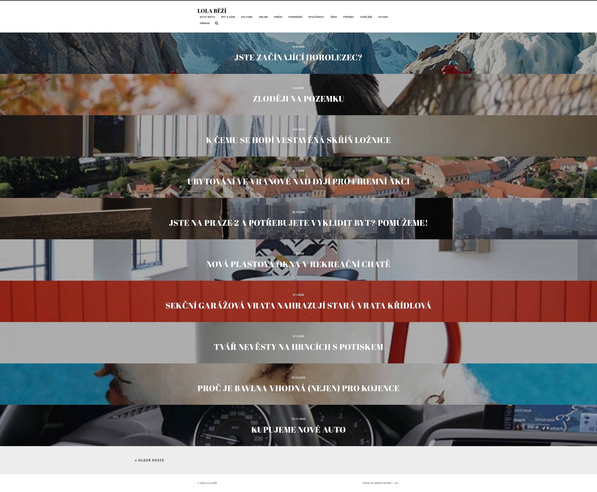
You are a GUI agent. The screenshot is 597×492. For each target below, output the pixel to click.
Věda (334, 16)
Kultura (247, 16)
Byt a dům (228, 16)
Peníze (278, 16)
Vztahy (383, 16)
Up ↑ (397, 483)
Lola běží (212, 10)
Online (263, 16)
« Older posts (149, 460)
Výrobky (348, 16)
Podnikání (295, 16)
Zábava (205, 23)
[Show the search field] (216, 23)
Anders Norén (382, 483)
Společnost (316, 16)
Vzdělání (366, 16)
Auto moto (207, 16)
